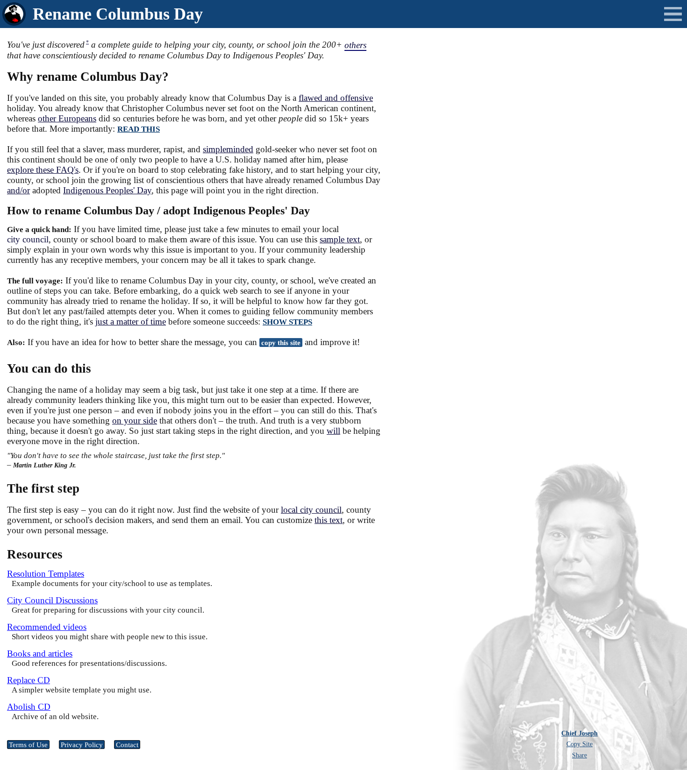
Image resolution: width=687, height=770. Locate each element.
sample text (340, 239)
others (355, 45)
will (333, 431)
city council (28, 239)
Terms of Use (28, 745)
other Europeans (67, 118)
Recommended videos (46, 627)
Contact (127, 745)
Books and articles (39, 653)
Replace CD (28, 680)
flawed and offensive (336, 98)
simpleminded (228, 149)
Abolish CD (28, 707)
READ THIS (138, 129)
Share (579, 755)
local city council (311, 510)
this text (329, 520)
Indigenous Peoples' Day (107, 190)
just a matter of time (130, 321)
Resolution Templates (45, 574)
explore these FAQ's (43, 170)
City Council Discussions (52, 600)
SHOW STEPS (287, 322)
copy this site (281, 342)
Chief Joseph (579, 733)
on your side (134, 420)
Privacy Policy (82, 745)
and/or (18, 190)
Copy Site (579, 744)
